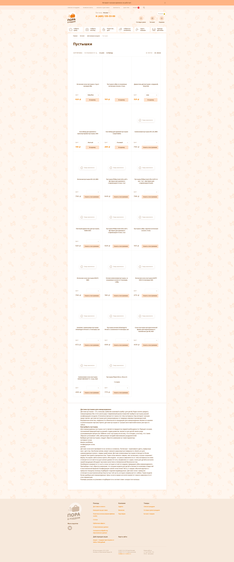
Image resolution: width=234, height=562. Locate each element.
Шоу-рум (126, 7)
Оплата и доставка (103, 7)
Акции (136, 7)
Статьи (95, 519)
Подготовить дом (111, 29)
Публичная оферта (99, 523)
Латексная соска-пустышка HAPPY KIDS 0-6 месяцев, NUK (146, 279)
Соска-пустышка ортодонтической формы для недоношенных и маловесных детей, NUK (146, 329)
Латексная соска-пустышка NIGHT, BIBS (88, 279)
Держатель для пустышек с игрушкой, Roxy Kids (146, 85)
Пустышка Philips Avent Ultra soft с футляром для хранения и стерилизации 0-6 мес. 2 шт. (117, 230)
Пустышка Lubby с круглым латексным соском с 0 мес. (146, 229)
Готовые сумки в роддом (152, 510)
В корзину (92, 100)
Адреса (120, 506)
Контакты (116, 7)
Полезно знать (88, 7)
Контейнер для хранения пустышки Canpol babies (117, 132)
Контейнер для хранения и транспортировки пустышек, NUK (87, 132)
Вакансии (121, 510)
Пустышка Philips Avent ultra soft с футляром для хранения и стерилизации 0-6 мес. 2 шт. (117, 181)
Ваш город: (102, 12)
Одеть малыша (143, 29)
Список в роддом (73, 7)
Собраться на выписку (127, 29)
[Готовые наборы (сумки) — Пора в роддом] (72, 13)
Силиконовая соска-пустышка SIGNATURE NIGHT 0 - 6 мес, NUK (88, 378)
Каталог (152, 22)
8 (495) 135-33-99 (105, 16)
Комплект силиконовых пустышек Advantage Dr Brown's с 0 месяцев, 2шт (88, 328)
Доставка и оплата (99, 506)
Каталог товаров (149, 514)
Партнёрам (121, 514)
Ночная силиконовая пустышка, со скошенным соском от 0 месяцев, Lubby (117, 280)
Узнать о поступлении (150, 147)
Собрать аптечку (93, 29)
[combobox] (93, 95)
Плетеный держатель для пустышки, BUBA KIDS (87, 229)
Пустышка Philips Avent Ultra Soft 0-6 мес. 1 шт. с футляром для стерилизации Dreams (146, 181)
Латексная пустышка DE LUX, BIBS (87, 179)
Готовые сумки (141, 22)
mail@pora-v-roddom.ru (124, 553)
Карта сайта (122, 537)
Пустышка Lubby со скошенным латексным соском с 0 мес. (117, 85)
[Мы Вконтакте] (70, 528)
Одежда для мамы (160, 29)
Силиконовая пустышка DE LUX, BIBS (146, 131)
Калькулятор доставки (100, 510)
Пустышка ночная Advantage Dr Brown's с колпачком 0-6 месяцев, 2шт (117, 328)
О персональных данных (100, 527)
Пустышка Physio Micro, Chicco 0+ (116, 377)
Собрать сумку (76, 29)
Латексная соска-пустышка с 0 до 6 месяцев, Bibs (88, 85)
